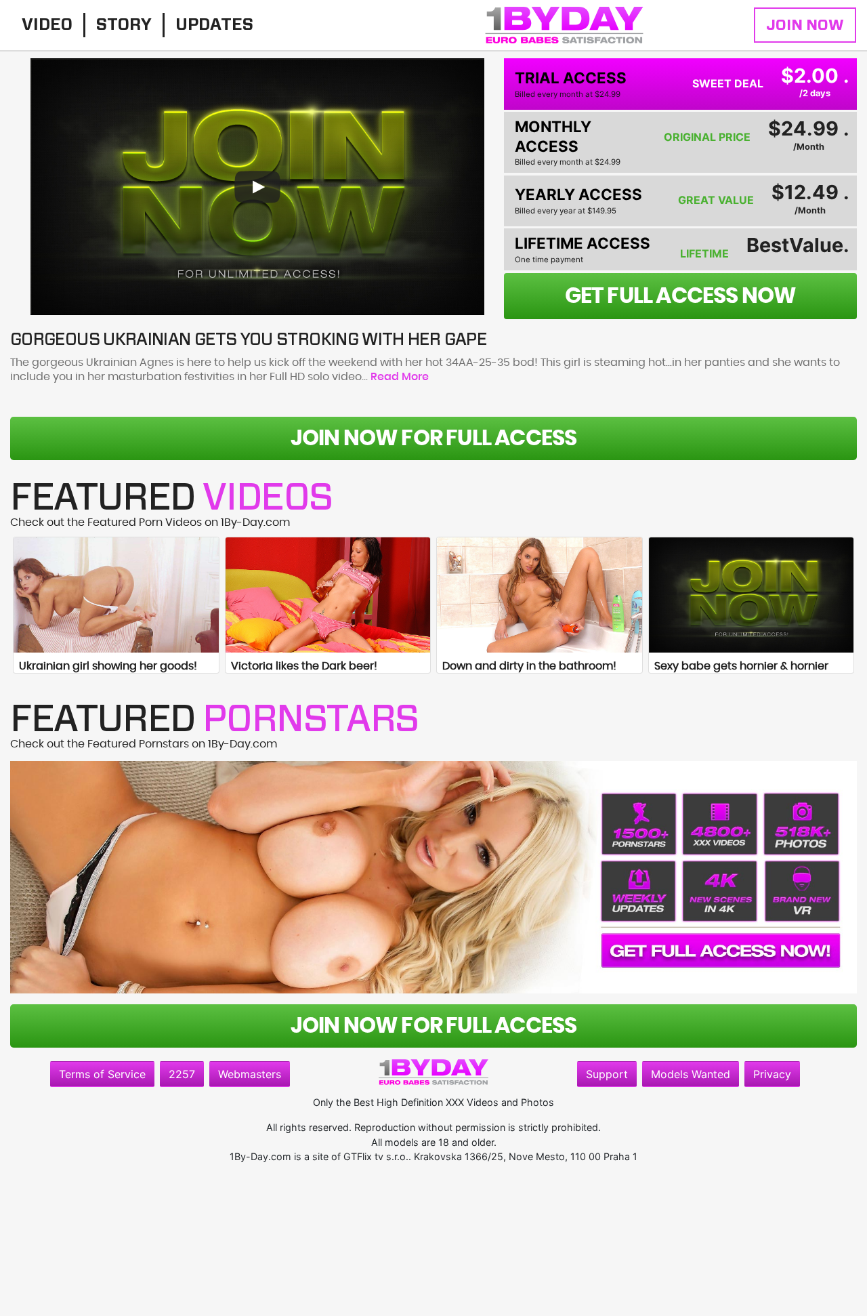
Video (47, 25)
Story (124, 25)
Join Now (805, 25)
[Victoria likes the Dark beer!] (328, 595)
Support (607, 1074)
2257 (182, 1074)
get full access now (681, 296)
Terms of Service (102, 1074)
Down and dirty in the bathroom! (529, 666)
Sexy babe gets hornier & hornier (741, 666)
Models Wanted (690, 1074)
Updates (214, 25)
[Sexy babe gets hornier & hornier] (751, 595)
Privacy (772, 1074)
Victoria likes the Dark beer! (304, 666)
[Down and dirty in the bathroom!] (539, 595)
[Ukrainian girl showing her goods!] (116, 595)
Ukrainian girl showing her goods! (108, 666)
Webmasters (249, 1074)
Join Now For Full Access (434, 438)
